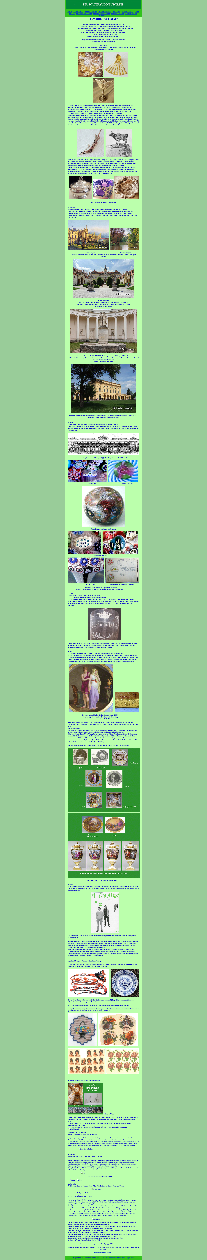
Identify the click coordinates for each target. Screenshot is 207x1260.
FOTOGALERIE (127, 12)
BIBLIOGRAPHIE (91, 12)
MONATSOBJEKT (104, 12)
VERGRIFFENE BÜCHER (101, 14)
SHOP (137, 12)
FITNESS (72, 14)
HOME (70, 12)
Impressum (130, 1258)
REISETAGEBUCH (117, 14)
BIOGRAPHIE (78, 12)
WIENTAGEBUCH (131, 14)
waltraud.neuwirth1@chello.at (103, 1253)
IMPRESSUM (103, 16)
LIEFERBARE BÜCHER (84, 14)
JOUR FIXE (116, 12)
